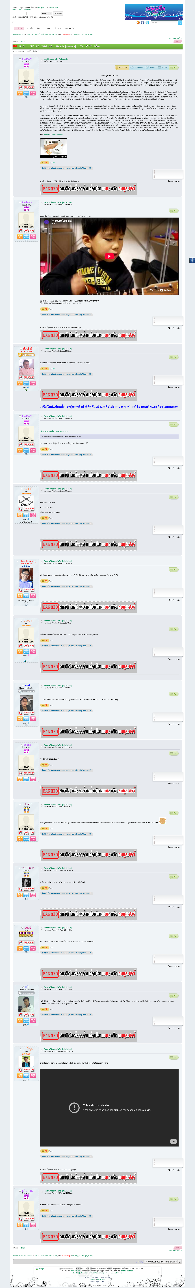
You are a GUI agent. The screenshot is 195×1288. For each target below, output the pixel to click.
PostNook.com (75, 1271)
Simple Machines (105, 1277)
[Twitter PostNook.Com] (147, 22)
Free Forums (101, 1279)
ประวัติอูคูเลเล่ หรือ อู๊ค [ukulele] (56, 59)
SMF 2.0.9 (87, 1277)
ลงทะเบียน (54, 7)
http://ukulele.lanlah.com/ (53, 135)
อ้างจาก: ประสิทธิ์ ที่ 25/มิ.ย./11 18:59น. (54, 431)
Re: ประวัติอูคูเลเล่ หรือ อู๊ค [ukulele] (58, 202)
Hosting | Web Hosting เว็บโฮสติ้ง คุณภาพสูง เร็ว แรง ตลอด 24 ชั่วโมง (97, 1273)
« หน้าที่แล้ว (173, 38)
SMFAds (92, 1279)
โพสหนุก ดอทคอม (126, 1271)
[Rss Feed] (138, 22)
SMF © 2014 (95, 1277)
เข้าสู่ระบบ (42, 7)
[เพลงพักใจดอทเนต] (26, 389)
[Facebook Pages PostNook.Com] (143, 22)
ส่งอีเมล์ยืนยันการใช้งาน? (21, 10)
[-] (25, 661)
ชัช (54, 163)
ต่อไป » (179, 38)
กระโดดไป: (139, 1262)
